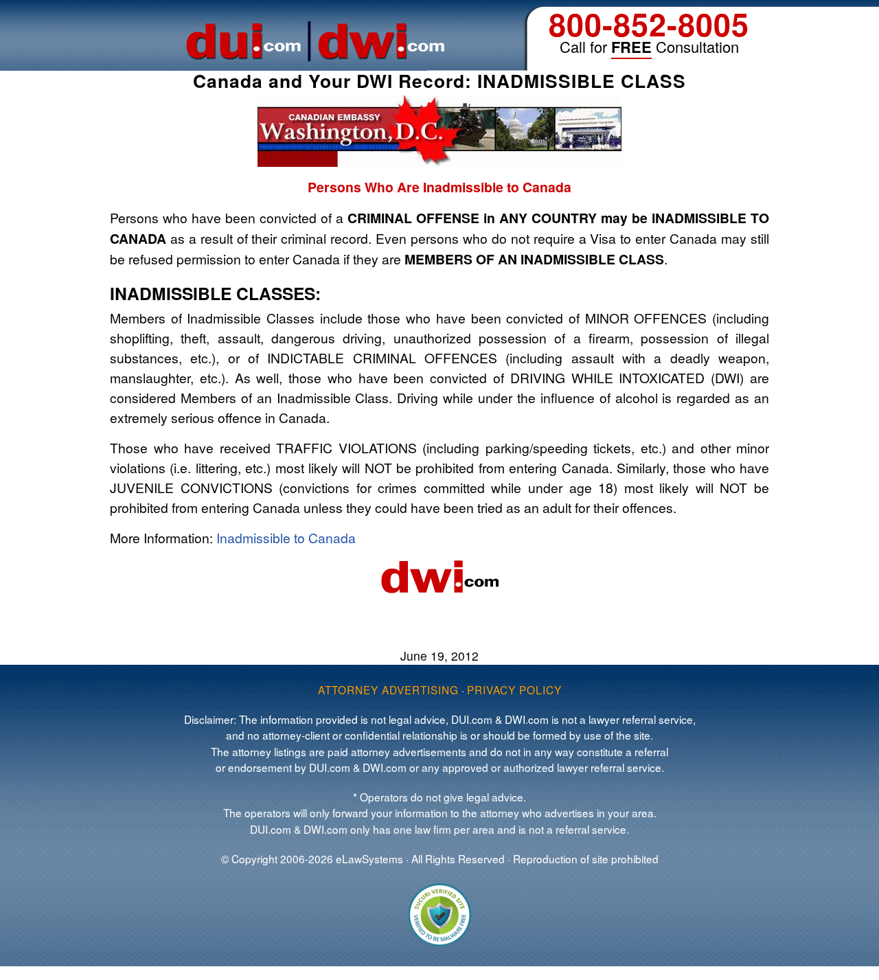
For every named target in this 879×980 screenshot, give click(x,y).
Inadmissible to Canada (286, 537)
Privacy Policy (514, 689)
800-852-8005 (649, 23)
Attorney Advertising (388, 689)
